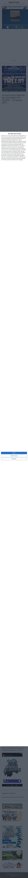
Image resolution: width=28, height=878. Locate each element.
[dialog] (14, 439)
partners (8, 135)
